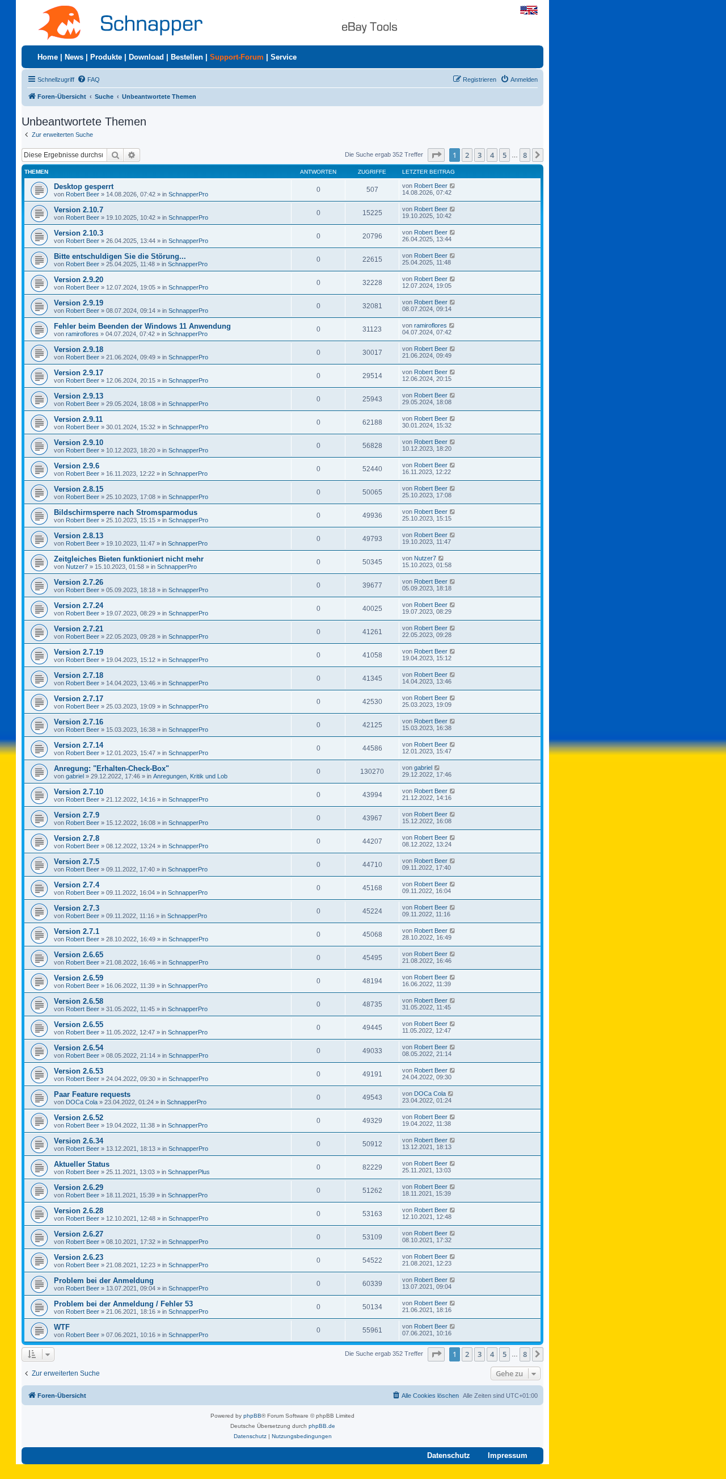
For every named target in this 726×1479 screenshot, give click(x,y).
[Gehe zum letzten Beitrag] (453, 185)
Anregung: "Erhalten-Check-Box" (111, 768)
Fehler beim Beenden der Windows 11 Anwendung (142, 326)
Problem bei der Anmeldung (104, 1280)
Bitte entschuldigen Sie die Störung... (120, 256)
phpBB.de (322, 1426)
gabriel (75, 776)
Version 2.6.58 (78, 1001)
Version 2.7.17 (78, 698)
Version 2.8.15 (78, 489)
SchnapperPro (188, 194)
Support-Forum (237, 57)
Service (284, 57)
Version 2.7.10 (78, 791)
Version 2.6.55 (78, 1024)
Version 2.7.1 (76, 931)
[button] (436, 155)
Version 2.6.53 (78, 1071)
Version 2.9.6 (76, 466)
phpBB (252, 1416)
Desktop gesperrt (83, 186)
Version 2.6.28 (78, 1210)
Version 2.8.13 (78, 535)
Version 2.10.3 (78, 233)
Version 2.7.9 (76, 815)
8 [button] (525, 155)
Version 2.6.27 (78, 1234)
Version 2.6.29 (78, 1187)
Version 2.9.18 (78, 349)
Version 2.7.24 (78, 605)
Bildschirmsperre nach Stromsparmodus (125, 512)
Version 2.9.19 (78, 303)
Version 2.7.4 (76, 885)
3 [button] (480, 155)
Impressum (507, 1455)
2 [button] (467, 155)
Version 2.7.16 (78, 722)
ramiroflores (82, 333)
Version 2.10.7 (78, 210)
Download (146, 57)
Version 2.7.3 (76, 908)
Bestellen (187, 57)
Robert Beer (82, 194)
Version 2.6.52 (78, 1117)
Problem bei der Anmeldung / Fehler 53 (123, 1304)
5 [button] (504, 155)
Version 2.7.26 (78, 582)
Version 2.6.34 (78, 1141)
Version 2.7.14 (78, 745)
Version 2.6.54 (78, 1048)
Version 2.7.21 (78, 629)
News (74, 57)
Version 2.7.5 (76, 861)
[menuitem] (88, 79)
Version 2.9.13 (78, 396)
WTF (62, 1327)
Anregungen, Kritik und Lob (190, 776)
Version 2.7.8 (76, 838)
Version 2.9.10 (78, 442)
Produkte (106, 57)
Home (47, 57)
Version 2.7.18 (78, 675)
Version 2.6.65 (78, 954)
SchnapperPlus (189, 1171)
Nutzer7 (77, 566)
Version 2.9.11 (78, 419)
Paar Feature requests (92, 1094)
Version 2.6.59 (78, 978)
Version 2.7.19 (78, 652)
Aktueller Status (81, 1164)
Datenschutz (448, 1455)
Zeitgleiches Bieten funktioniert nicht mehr (129, 559)
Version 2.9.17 (78, 372)
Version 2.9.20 (78, 279)
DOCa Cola (82, 1102)
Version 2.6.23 (78, 1257)
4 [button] (492, 155)
